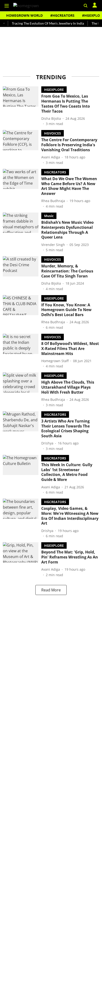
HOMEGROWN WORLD (24, 15)
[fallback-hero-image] (22, 106)
